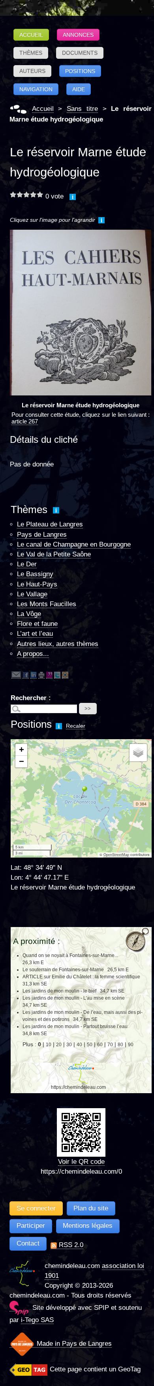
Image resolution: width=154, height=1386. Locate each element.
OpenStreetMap (116, 855)
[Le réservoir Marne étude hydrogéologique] (80, 313)
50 (89, 1044)
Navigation (36, 89)
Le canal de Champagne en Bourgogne (74, 544)
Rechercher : (31, 698)
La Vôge (29, 614)
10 (48, 1044)
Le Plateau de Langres (50, 524)
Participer (31, 1225)
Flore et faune (37, 623)
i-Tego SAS (37, 1320)
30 (69, 1044)
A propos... (33, 653)
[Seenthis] (49, 674)
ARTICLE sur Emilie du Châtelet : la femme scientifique (81, 977)
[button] (81, 792)
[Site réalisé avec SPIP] (18, 1307)
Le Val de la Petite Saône (54, 554)
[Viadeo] (65, 674)
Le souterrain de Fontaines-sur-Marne (63, 969)
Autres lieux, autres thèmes (57, 644)
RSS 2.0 (70, 1245)
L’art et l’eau (35, 633)
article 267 (24, 421)
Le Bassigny (35, 574)
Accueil (31, 35)
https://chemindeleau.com (78, 1087)
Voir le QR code (81, 1161)
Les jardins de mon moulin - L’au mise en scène (74, 998)
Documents (80, 53)
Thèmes (30, 53)
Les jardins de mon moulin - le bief (59, 991)
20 (59, 1044)
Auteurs (32, 71)
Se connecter (36, 1208)
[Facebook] (26, 674)
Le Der (27, 564)
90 (130, 1044)
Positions (80, 71)
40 (79, 1044)
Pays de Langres (42, 534)
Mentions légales (88, 1225)
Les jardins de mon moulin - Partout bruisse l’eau (75, 1026)
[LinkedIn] (33, 674)
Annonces (78, 35)
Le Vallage (32, 594)
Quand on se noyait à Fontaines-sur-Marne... (70, 955)
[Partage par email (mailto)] (16, 674)
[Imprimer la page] (41, 674)
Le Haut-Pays (37, 584)
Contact (28, 1243)
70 (110, 1044)
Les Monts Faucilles (46, 604)
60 (100, 1044)
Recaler (75, 726)
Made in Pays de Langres (73, 1343)
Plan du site (90, 1208)
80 (120, 1044)
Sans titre (82, 108)
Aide (78, 89)
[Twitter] (57, 674)
